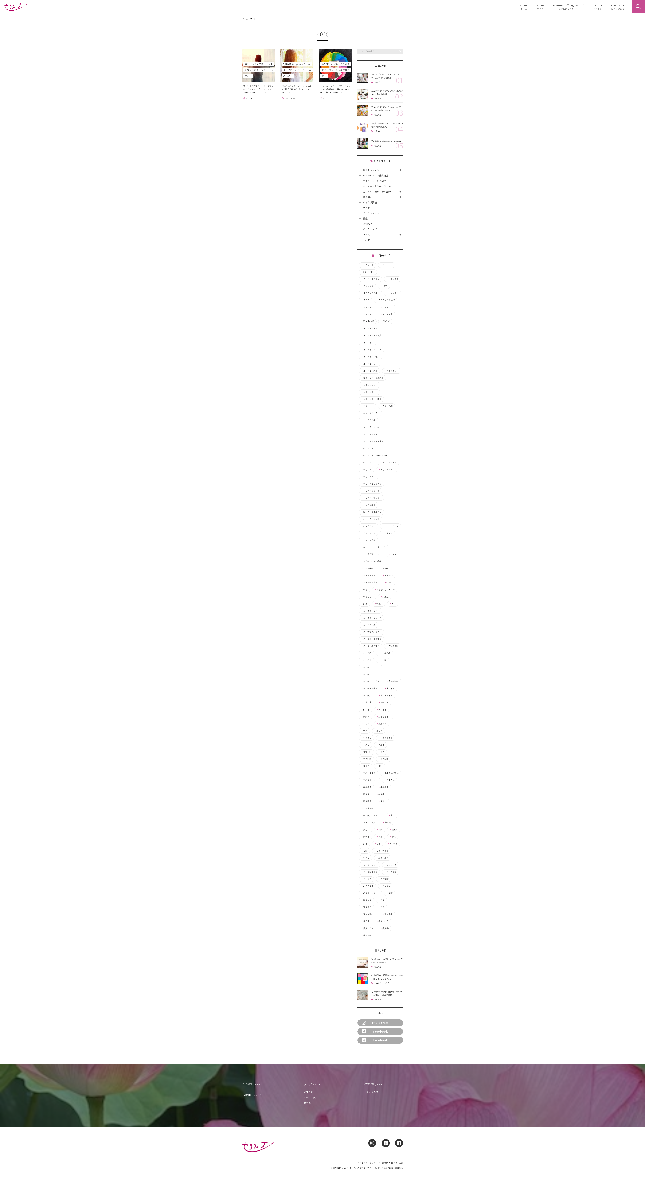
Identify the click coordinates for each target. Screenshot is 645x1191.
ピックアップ (370, 229)
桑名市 (365, 836)
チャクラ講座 (370, 202)
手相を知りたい (369, 780)
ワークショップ (371, 213)
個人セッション (371, 170)
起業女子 (366, 900)
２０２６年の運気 (370, 279)
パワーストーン (390, 526)
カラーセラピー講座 (371, 399)
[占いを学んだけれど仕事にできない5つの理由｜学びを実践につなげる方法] (362, 995)
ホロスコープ (368, 533)
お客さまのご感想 (381, 983)
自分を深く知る (369, 872)
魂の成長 (366, 935)
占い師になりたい (370, 667)
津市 (364, 843)
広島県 (378, 731)
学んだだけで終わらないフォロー (386, 141)
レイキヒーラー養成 (371, 561)
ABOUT (598, 7)
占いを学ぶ (392, 646)
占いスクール (368, 625)
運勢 (381, 900)
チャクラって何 (386, 469)
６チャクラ (386, 307)
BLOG (540, 7)
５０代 (365, 300)
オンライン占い (369, 363)
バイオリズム (368, 526)
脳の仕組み (382, 858)
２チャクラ (392, 279)
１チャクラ (367, 265)
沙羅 (393, 836)
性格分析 (366, 752)
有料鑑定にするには (371, 815)
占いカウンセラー (370, 611)
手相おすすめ (368, 773)
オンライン (367, 342)
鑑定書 (384, 928)
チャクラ (366, 469)
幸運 (364, 731)
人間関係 (387, 575)
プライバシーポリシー (367, 1162)
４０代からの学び (370, 293)
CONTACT (618, 7)
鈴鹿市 (365, 921)
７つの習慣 (386, 314)
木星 (392, 815)
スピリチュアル (369, 434)
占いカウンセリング (371, 618)
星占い (382, 801)
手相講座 (366, 787)
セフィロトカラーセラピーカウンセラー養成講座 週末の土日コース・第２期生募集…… (335, 89)
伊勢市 (388, 582)
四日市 (365, 709)
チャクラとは (368, 476)
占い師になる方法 (370, 681)
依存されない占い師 (384, 589)
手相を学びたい (390, 773)
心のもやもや (385, 738)
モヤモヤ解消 (368, 540)
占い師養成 (392, 681)
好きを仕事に (383, 716)
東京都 (365, 829)
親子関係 (385, 886)
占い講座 (389, 688)
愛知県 (365, 766)
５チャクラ (367, 307)
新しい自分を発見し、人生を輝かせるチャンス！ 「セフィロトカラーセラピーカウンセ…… (258, 89)
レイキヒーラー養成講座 (375, 175)
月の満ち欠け (368, 808)
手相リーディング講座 (374, 181)
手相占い (389, 780)
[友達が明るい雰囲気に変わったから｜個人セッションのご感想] (362, 978)
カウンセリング (369, 385)
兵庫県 (384, 596)
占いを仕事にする (370, 646)
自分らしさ (390, 865)
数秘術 (380, 794)
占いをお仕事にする (371, 639)
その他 (366, 240)
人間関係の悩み (369, 582)
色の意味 (383, 879)
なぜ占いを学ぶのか (371, 512)
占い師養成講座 (369, 688)
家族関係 (381, 723)
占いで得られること (371, 632)
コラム (366, 234)
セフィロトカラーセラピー (377, 186)
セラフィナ (367, 462)
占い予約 (366, 653)
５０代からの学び (385, 300)
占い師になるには (370, 674)
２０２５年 (386, 265)
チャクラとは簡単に (371, 483)
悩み (381, 752)
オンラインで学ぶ (370, 356)
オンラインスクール (371, 349)
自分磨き (366, 879)
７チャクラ (367, 314)
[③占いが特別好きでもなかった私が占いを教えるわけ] (362, 94)
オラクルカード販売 (371, 335)
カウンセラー (391, 371)
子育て (365, 723)
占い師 (382, 660)
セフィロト (367, 448)
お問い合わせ (371, 1092)
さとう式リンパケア (371, 427)
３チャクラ (367, 286)
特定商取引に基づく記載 (392, 1162)
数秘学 (365, 794)
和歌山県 (383, 702)
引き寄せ (366, 738)
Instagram (380, 1023)
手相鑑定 (383, 787)
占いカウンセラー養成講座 (377, 191)
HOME (523, 7)
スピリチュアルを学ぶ (372, 441)
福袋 (364, 851)
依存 (364, 589)
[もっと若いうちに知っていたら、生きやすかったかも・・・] (362, 962)
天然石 (365, 716)
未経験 (386, 822)
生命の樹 (393, 843)
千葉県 (378, 603)
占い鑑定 (366, 695)
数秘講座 (366, 801)
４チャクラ (392, 293)
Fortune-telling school (568, 7)
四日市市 (381, 709)
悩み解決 (383, 759)
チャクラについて (370, 491)
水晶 (379, 836)
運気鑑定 (367, 197)
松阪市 (394, 829)
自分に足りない (369, 865)
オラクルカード (369, 328)
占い (393, 603)
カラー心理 (386, 406)
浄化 (377, 843)
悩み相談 (366, 759)
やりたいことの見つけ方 (373, 547)
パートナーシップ (370, 519)
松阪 (379, 829)
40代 (383, 286)
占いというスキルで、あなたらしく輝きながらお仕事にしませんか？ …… (297, 89)
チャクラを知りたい (371, 498)
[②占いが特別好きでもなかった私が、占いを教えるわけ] (362, 110)
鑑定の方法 (367, 928)
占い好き (366, 660)
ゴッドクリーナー (370, 413)
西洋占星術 (367, 886)
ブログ (377, 82)
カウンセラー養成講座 (372, 378)
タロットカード (388, 462)
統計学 (365, 858)
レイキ (392, 554)
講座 (365, 218)
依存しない (367, 596)
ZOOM (385, 321)
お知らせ (378, 98)
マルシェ (387, 533)
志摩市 (380, 745)
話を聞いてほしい (370, 893)
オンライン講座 (369, 371)
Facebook (380, 1031)
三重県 (384, 568)
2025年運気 (367, 272)
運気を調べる (368, 914)
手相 (379, 766)
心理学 (365, 745)
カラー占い (367, 406)
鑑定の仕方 (382, 921)
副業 (364, 603)
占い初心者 (384, 653)
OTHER (373, 1084)
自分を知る (390, 872)
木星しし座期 (368, 822)
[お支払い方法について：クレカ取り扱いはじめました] (362, 127)
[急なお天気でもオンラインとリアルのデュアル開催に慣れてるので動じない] (362, 78)
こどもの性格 (368, 420)
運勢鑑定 (366, 907)
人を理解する (368, 575)
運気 (381, 907)
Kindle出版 (367, 321)
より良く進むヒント (371, 554)
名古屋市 (366, 702)
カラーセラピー (369, 392)
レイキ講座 (367, 568)
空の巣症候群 (381, 851)
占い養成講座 (385, 695)
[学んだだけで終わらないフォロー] (362, 143)
